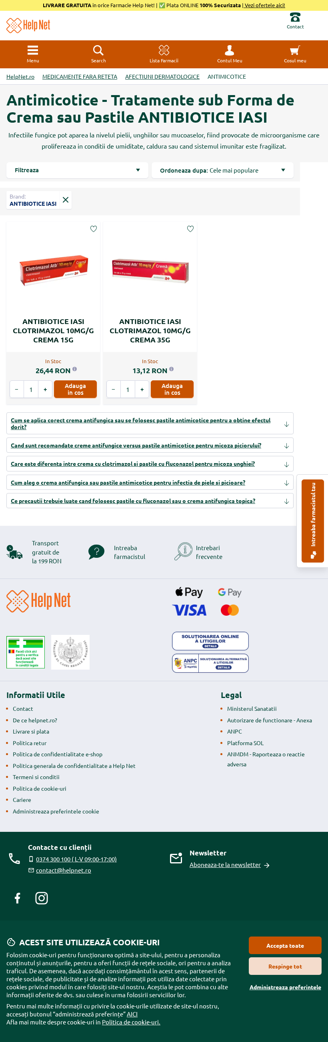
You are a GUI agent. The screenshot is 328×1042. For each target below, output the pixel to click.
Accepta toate (285, 945)
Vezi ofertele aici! (264, 5)
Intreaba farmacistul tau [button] (312, 515)
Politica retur (29, 742)
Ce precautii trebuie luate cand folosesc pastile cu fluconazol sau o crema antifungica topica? (133, 500)
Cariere (22, 799)
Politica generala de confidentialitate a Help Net (74, 765)
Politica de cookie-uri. (131, 1022)
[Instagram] (41, 898)
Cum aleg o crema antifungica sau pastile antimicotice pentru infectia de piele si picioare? (128, 482)
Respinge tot (285, 966)
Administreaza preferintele (285, 986)
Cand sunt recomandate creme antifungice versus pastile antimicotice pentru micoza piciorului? (136, 445)
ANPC (234, 731)
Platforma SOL (245, 742)
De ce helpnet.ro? (35, 720)
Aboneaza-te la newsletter (225, 864)
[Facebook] (17, 898)
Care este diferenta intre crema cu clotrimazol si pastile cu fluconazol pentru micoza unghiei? (133, 463)
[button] (229, 54)
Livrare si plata (31, 731)
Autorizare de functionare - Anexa (269, 720)
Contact (23, 708)
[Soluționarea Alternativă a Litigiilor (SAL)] (210, 663)
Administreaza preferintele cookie (56, 811)
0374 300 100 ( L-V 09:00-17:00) (76, 859)
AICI (132, 1014)
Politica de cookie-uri (39, 788)
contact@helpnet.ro (63, 870)
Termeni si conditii (36, 776)
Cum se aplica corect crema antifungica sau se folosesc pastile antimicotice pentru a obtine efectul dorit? (140, 423)
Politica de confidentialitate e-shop (57, 754)
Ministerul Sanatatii (252, 708)
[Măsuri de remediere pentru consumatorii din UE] (210, 641)
